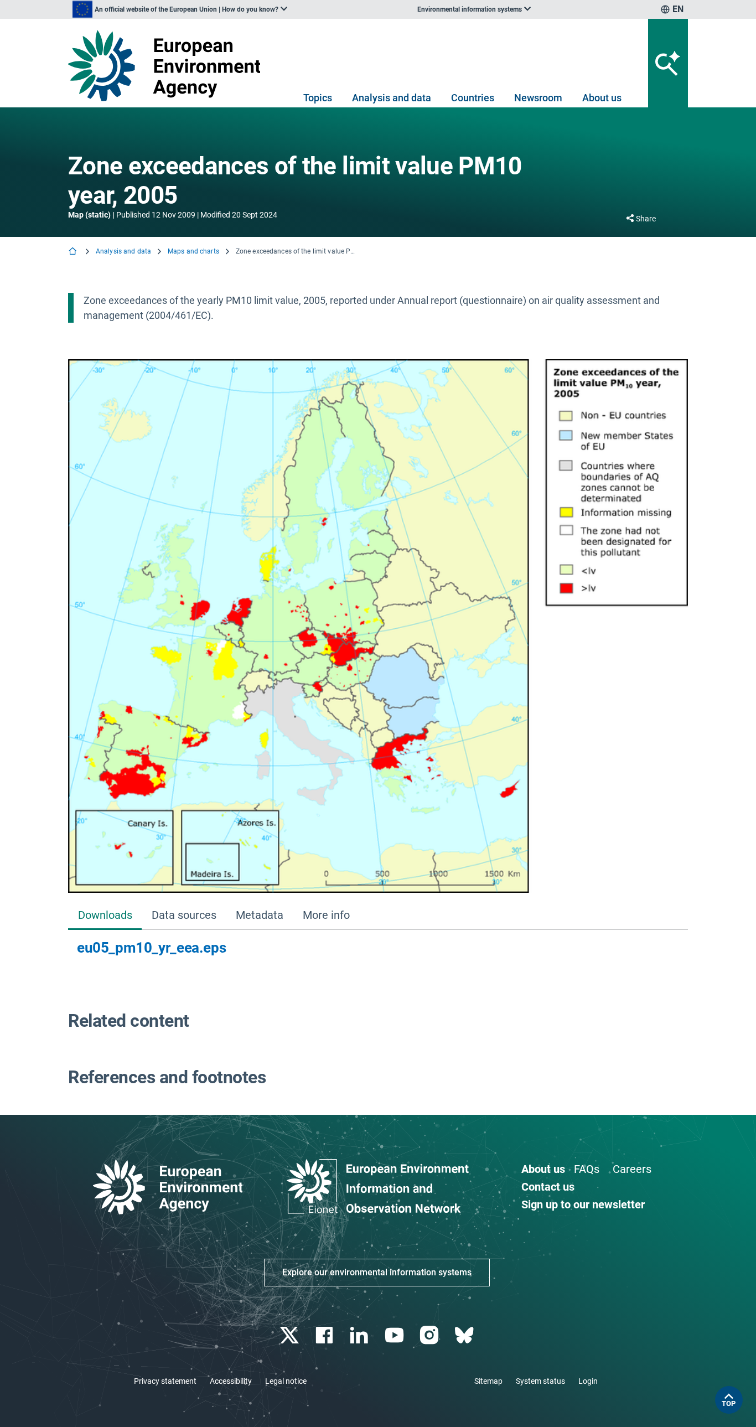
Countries (472, 98)
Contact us (547, 1186)
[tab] (105, 916)
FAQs (586, 1169)
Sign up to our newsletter (583, 1204)
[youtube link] (395, 1335)
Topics (317, 98)
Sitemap (488, 1381)
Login (588, 1381)
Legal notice (286, 1381)
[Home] (73, 252)
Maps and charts (193, 251)
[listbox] (180, 9)
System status (540, 1381)
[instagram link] (430, 1335)
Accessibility (231, 1381)
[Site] (168, 65)
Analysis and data (391, 98)
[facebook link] (326, 1335)
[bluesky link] (465, 1335)
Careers (632, 1169)
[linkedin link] (360, 1335)
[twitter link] (290, 1335)
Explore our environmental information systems (377, 1272)
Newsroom (538, 98)
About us (602, 98)
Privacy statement (165, 1381)
